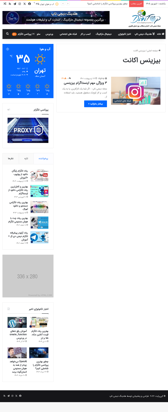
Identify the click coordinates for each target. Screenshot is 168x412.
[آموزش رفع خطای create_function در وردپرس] (17, 322)
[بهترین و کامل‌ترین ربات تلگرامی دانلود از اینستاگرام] (39, 191)
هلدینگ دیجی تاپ (143, 34)
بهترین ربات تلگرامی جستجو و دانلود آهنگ (18, 206)
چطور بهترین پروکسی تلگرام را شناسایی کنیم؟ (40, 365)
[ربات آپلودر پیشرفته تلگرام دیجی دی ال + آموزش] (39, 237)
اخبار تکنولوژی (124, 34)
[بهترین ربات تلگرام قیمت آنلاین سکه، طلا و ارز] (38, 322)
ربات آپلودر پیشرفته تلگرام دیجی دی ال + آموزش (18, 236)
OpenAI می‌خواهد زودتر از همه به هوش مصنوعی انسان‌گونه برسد (18, 367)
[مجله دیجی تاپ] (144, 18)
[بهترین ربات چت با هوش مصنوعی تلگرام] (39, 223)
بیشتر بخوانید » (95, 104)
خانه (159, 34)
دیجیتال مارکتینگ (104, 34)
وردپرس (49, 34)
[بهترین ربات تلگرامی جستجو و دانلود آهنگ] (39, 207)
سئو (38, 34)
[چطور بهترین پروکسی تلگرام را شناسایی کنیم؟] (38, 352)
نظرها (11, 158)
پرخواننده (43, 158)
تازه (26, 158)
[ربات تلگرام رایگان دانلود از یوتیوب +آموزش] (39, 175)
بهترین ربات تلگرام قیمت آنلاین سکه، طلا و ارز (40, 334)
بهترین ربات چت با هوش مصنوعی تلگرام (18, 219)
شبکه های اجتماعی (68, 34)
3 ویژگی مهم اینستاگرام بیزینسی (85, 82)
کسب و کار (86, 34)
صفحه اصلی (152, 50)
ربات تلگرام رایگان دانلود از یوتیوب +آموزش (20, 174)
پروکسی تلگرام (22, 34)
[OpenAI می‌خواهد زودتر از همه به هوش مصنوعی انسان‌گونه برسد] (17, 352)
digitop (101, 78)
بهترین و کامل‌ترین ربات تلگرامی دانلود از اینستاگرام (18, 190)
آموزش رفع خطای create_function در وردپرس (18, 334)
